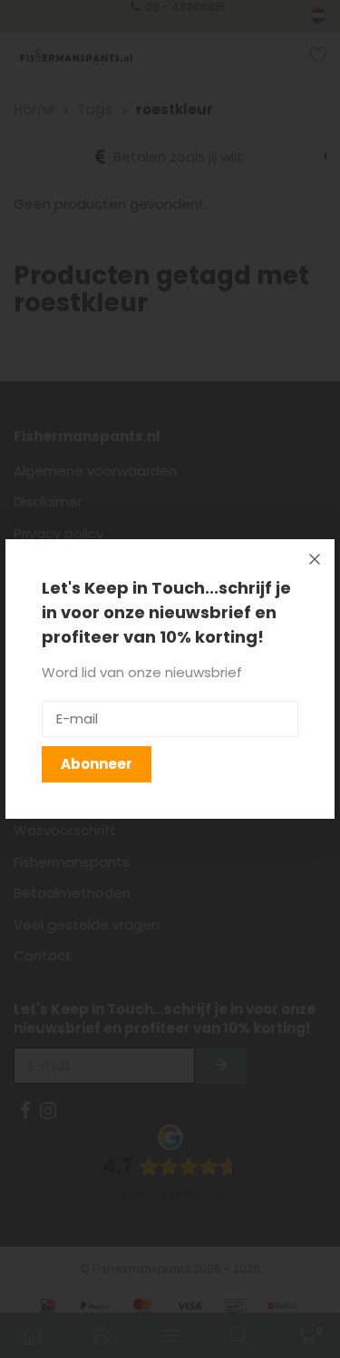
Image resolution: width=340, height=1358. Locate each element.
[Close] (315, 559)
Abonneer (96, 763)
